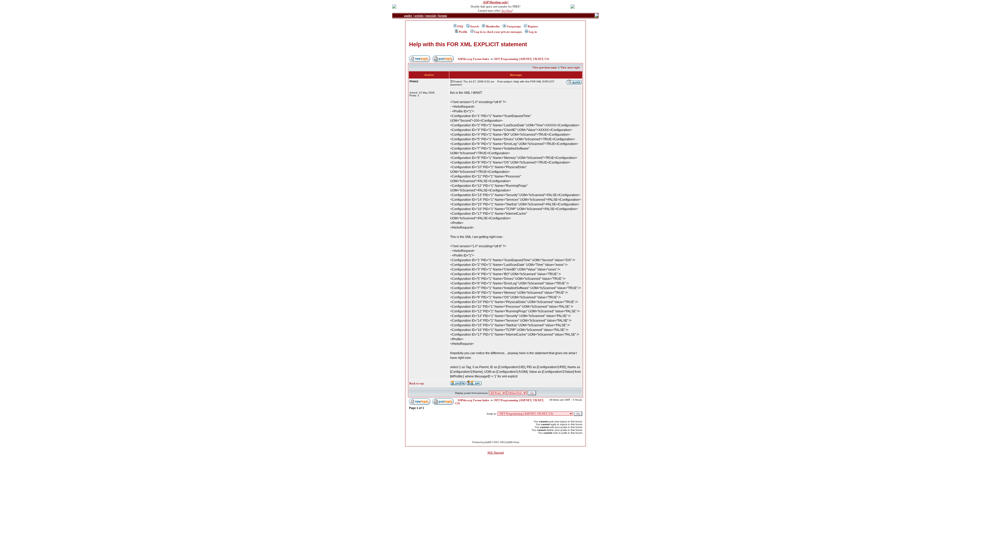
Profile (463, 31)
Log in (533, 31)
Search (474, 26)
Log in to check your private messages (498, 31)
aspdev (408, 15)
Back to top (416, 383)
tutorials (431, 15)
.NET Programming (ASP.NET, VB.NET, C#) (521, 58)
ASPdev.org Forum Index (473, 58)
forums (442, 15)
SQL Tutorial (495, 452)
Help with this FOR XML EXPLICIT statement (468, 44)
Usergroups (514, 26)
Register (533, 26)
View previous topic (544, 67)
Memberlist (493, 26)
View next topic (570, 67)
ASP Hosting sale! (495, 2)
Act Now (506, 10)
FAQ (460, 26)
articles (418, 15)
